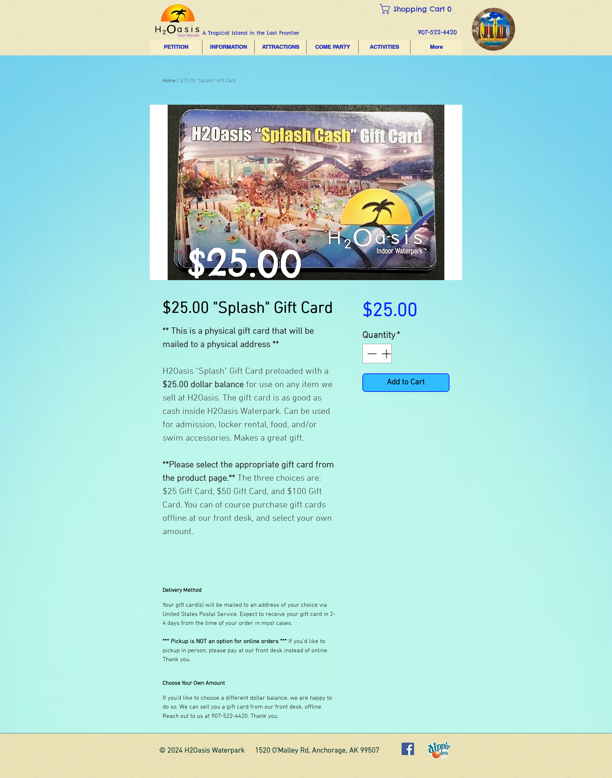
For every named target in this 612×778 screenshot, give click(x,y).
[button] (419, 9)
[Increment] (387, 353)
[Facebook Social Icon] (408, 749)
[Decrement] (371, 353)
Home (169, 81)
